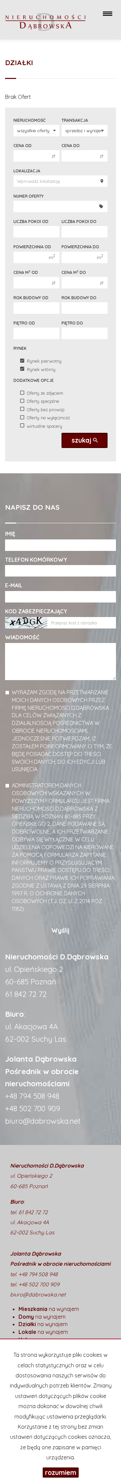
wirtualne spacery (44, 425)
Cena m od (25, 272)
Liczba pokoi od (30, 221)
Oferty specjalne (43, 401)
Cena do (71, 145)
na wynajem (48, 1309)
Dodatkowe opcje (33, 380)
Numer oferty (28, 196)
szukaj (82, 440)
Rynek (20, 348)
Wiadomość (22, 637)
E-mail (14, 585)
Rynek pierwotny (44, 361)
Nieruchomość (29, 120)
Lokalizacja (26, 170)
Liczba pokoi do (79, 221)
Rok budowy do (79, 297)
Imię (10, 533)
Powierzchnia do (80, 246)
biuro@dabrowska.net (43, 1121)
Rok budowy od (30, 297)
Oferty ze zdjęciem (45, 393)
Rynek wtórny (41, 369)
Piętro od (24, 323)
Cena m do (74, 272)
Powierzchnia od (32, 246)
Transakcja (75, 120)
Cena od (22, 145)
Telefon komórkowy (36, 559)
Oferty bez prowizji (46, 409)
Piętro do (72, 323)
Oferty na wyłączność (48, 417)
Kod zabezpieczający (36, 611)
